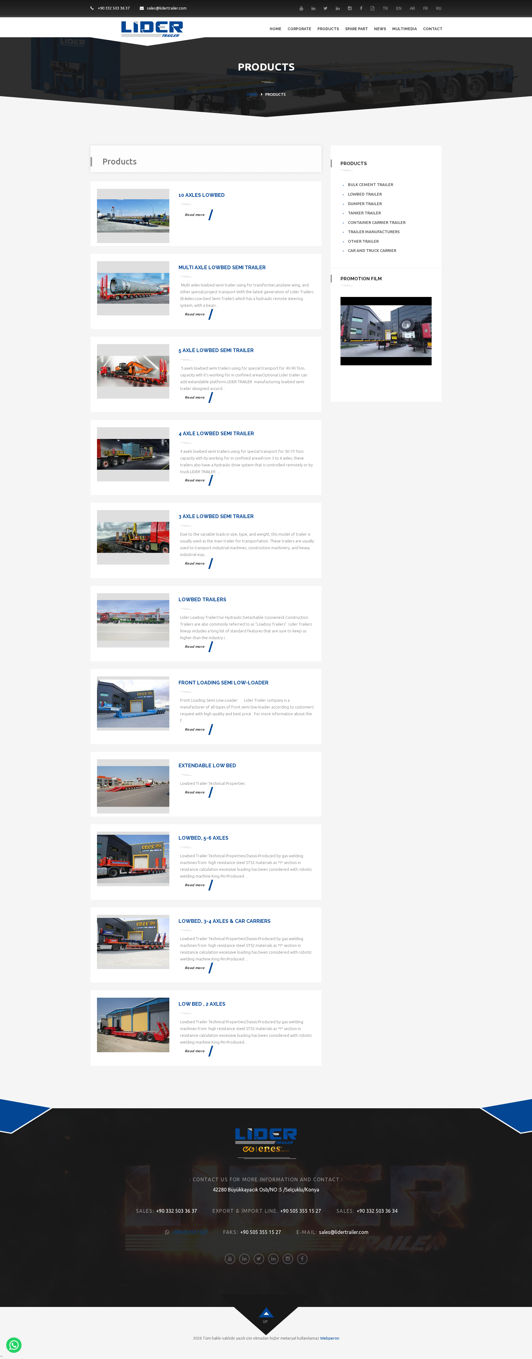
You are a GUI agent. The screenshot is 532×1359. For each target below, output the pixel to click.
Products (328, 29)
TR (385, 8)
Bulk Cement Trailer (370, 184)
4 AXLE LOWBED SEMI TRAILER (216, 433)
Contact (432, 29)
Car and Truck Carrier (372, 250)
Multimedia (404, 29)
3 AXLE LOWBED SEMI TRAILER (216, 516)
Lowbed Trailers (202, 599)
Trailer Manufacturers (374, 231)
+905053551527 (190, 1232)
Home (275, 29)
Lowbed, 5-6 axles (203, 838)
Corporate (299, 29)
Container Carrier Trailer (376, 222)
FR (425, 8)
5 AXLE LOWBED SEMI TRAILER (216, 350)
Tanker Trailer (364, 213)
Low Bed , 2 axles (202, 1004)
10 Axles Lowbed (202, 195)
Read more (195, 215)
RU (438, 8)
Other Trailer (363, 241)
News (380, 29)
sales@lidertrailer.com (167, 8)
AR (412, 8)
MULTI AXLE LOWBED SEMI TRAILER (222, 267)
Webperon (329, 1338)
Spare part (356, 29)
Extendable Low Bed (207, 766)
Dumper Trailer (365, 203)
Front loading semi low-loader (223, 683)
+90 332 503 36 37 (113, 8)
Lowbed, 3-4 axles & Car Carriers (225, 921)
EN (398, 8)
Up (265, 1322)
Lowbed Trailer (365, 194)
